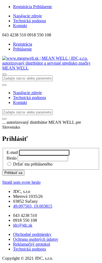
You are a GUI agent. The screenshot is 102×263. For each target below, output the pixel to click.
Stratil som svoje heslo (21, 182)
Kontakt (20, 25)
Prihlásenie (42, 6)
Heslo (12, 158)
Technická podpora (29, 20)
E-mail (12, 152)
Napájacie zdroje (27, 16)
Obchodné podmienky (32, 234)
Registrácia (23, 6)
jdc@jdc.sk (22, 225)
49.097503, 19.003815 (32, 206)
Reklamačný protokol (31, 244)
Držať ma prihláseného (32, 164)
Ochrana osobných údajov (35, 239)
